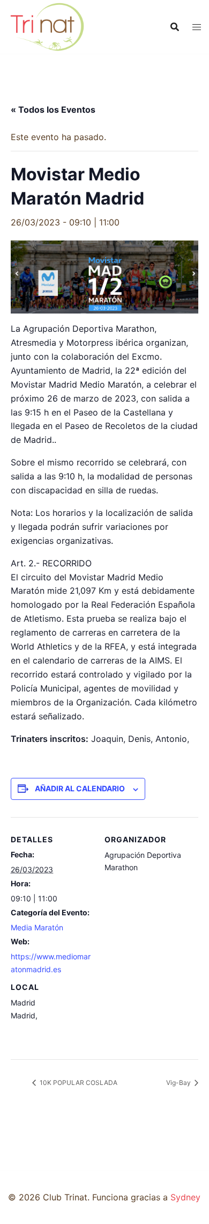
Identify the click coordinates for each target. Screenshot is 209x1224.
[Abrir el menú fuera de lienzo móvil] (196, 27)
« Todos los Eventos (53, 109)
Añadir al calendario (80, 788)
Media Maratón (37, 927)
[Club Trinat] (47, 25)
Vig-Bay (179, 1083)
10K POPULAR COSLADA (77, 1083)
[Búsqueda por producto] (174, 27)
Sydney (185, 1197)
